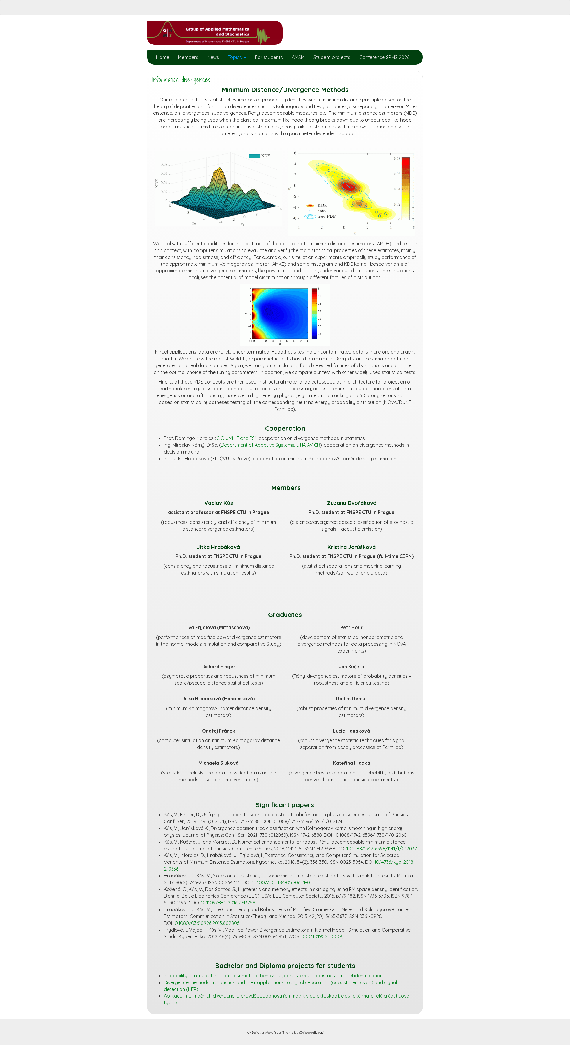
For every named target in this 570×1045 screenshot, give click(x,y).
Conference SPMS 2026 (384, 57)
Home (162, 57)
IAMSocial (253, 1032)
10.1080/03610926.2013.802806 (206, 923)
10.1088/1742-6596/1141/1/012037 (381, 849)
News (213, 57)
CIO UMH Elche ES (235, 438)
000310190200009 (321, 936)
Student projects (332, 57)
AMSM (298, 57)
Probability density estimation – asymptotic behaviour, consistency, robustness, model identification (273, 976)
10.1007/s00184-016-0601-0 (281, 882)
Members (188, 57)
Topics (235, 57)
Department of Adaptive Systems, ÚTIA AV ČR (270, 445)
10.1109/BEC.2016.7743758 (228, 903)
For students (269, 57)
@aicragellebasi (311, 1032)
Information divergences (181, 79)
